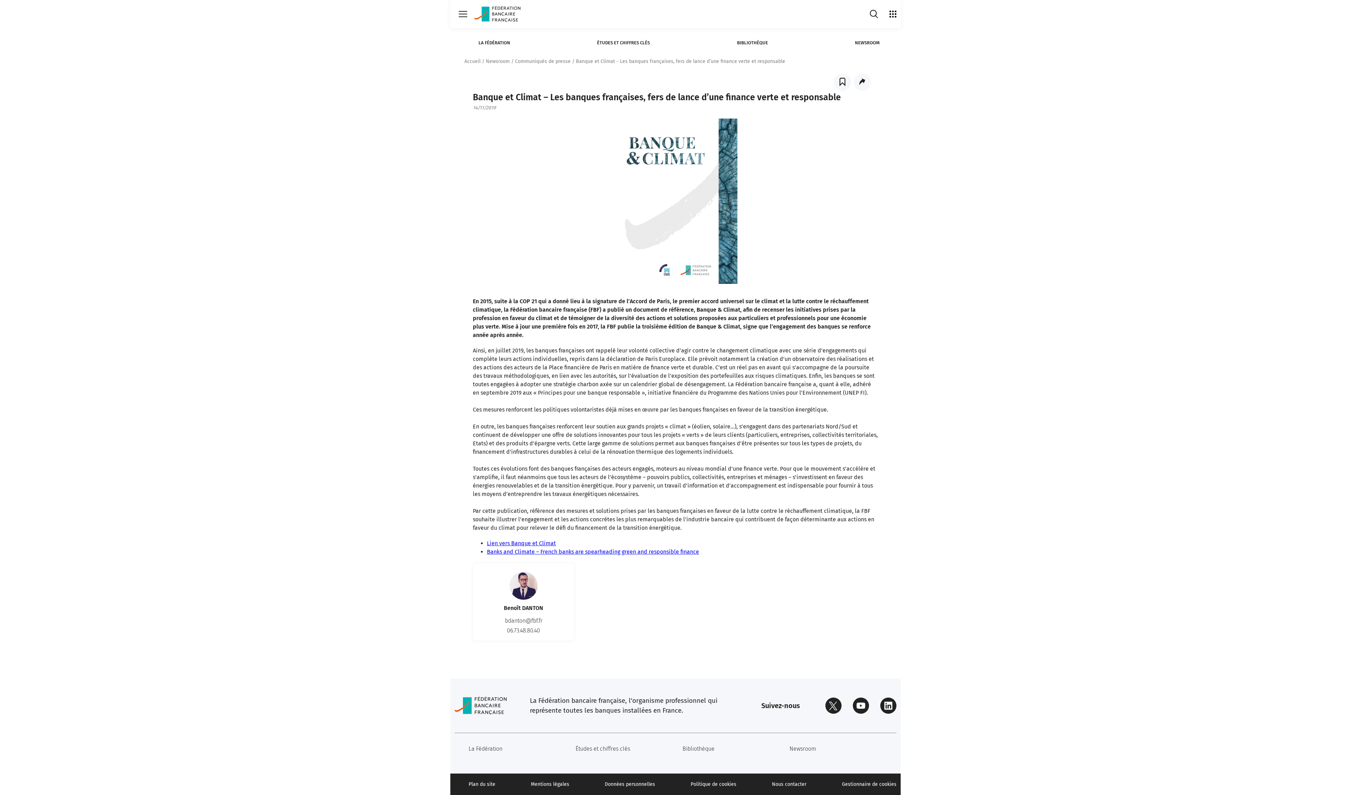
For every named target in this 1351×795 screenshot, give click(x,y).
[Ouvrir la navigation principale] (463, 14)
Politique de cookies (713, 784)
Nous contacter (789, 784)
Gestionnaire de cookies (869, 784)
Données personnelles (630, 784)
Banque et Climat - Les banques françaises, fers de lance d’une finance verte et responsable (680, 61)
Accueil (472, 61)
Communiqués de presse (543, 61)
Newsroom (867, 42)
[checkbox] (842, 82)
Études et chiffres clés (623, 42)
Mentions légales (550, 784)
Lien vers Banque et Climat (521, 543)
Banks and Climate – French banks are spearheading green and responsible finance (593, 551)
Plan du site (482, 784)
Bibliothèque (752, 42)
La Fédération (494, 42)
